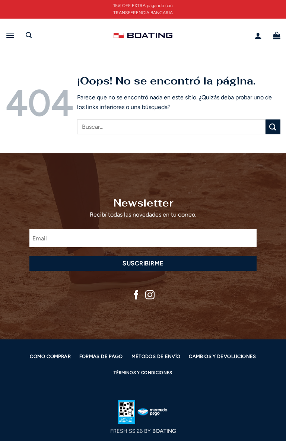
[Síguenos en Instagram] (150, 295)
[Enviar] (273, 126)
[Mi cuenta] (258, 35)
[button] (10, 35)
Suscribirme (143, 263)
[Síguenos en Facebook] (136, 295)
